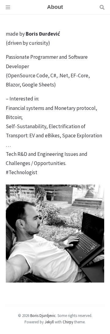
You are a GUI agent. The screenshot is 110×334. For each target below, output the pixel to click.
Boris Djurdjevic (43, 315)
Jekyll (49, 321)
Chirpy (68, 321)
